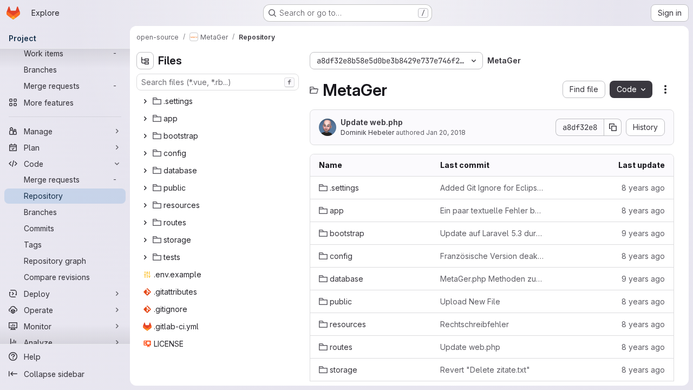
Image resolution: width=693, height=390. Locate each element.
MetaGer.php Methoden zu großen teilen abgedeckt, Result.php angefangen (492, 278)
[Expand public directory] (145, 187)
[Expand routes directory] (145, 222)
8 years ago (643, 187)
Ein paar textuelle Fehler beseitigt (492, 210)
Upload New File (470, 301)
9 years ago (643, 233)
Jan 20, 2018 (446, 132)
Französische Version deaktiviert (492, 256)
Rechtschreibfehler (474, 324)
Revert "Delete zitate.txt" (485, 369)
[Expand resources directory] (145, 205)
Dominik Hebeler (367, 132)
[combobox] (217, 82)
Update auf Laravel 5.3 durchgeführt (492, 233)
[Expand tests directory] (145, 257)
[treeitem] (219, 101)
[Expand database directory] (145, 170)
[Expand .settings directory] (145, 101)
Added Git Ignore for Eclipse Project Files (492, 187)
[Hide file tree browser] (145, 60)
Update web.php (372, 122)
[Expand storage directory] (145, 239)
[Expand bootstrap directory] (145, 135)
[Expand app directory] (145, 118)
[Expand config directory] (145, 153)
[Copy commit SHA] (613, 127)
